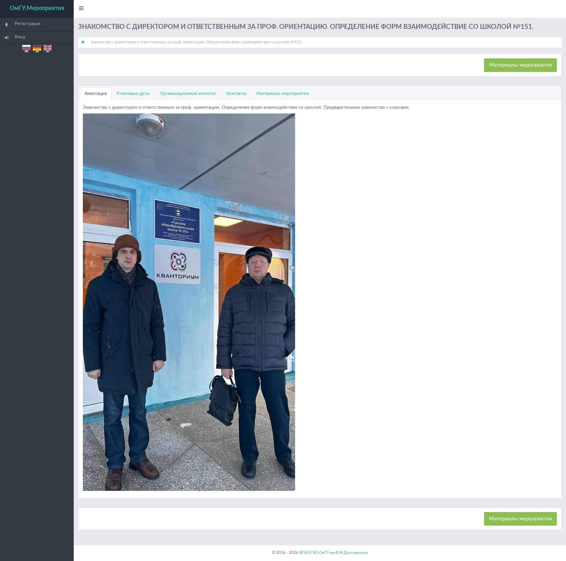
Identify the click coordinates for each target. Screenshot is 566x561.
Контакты (236, 93)
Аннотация (96, 93)
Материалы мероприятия (520, 65)
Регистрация (27, 24)
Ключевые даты (133, 93)
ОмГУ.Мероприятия (37, 8)
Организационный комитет (188, 93)
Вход (20, 37)
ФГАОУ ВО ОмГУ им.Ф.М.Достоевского (333, 553)
